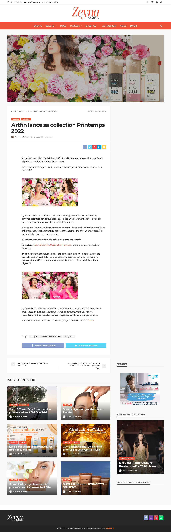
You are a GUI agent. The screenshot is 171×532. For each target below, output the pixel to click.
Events (38, 26)
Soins (23, 442)
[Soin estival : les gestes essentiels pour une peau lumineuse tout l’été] (32, 478)
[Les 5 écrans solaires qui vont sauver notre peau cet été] (32, 440)
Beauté (50, 26)
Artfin (91, 320)
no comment (48, 137)
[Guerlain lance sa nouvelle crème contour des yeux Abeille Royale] (85, 440)
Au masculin (109, 26)
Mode (63, 26)
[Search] (161, 25)
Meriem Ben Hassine (50, 336)
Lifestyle (91, 26)
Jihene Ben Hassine (22, 137)
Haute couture (140, 458)
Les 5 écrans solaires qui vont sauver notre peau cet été (30, 448)
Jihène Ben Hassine (20, 416)
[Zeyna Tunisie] (85, 13)
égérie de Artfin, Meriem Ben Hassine (52, 244)
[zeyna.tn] (15, 517)
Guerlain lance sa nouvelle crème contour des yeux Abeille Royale (82, 448)
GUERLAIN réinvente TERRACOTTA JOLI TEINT (83, 486)
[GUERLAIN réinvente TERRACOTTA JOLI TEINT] (85, 478)
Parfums (26, 119)
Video (123, 26)
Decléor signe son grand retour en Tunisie (83, 411)
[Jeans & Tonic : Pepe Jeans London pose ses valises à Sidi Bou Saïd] (32, 403)
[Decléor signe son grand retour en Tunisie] (85, 403)
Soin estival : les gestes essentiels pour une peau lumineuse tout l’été (30, 486)
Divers (133, 26)
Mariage (75, 26)
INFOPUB (110, 528)
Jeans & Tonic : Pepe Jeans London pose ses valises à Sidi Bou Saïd (30, 411)
